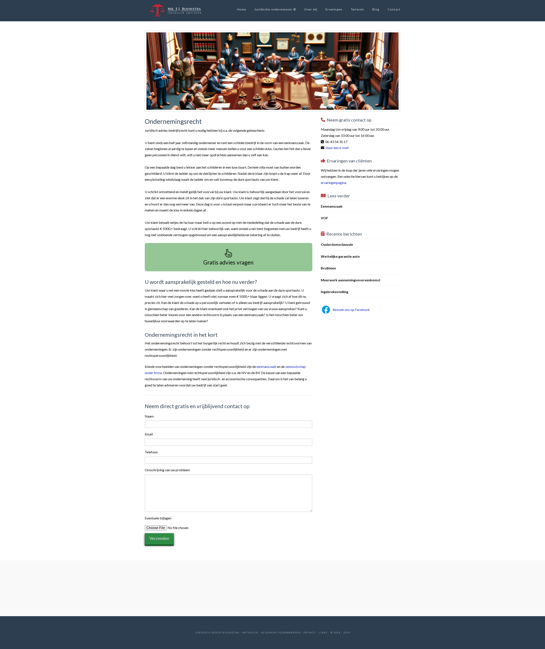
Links (323, 632)
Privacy (310, 632)
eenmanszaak (266, 366)
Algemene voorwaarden (281, 632)
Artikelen (250, 632)
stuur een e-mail (337, 148)
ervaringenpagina (333, 183)
